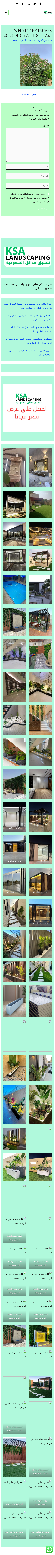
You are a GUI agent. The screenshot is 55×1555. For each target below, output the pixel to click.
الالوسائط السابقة (27, 94)
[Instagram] (29, 3)
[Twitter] (34, 3)
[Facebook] (40, 3)
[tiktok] (23, 3)
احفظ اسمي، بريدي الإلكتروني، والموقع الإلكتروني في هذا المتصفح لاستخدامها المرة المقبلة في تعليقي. (29, 198)
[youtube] (17, 3)
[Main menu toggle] (6, 12)
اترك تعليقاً (47, 40)
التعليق (45, 125)
